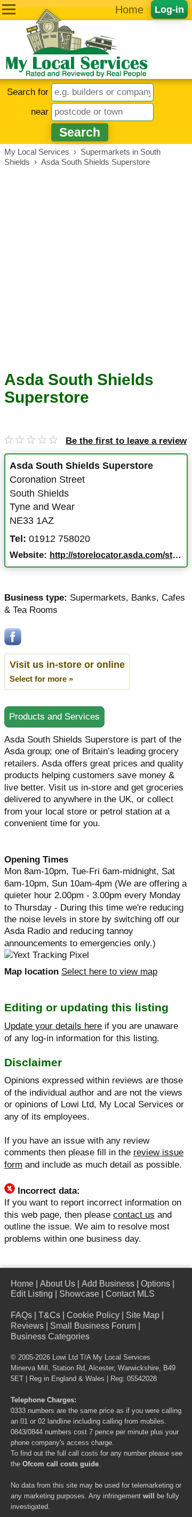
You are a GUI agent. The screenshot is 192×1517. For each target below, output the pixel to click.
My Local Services (121, 1357)
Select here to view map (109, 972)
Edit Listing (32, 1293)
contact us (134, 1215)
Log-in (169, 9)
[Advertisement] (96, 269)
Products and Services (54, 717)
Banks (143, 598)
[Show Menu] (8, 9)
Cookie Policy (93, 1315)
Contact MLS (130, 1293)
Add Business (108, 1283)
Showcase (79, 1293)
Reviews (27, 1325)
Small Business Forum (93, 1325)
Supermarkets (98, 598)
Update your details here (53, 1026)
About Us (57, 1283)
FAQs (21, 1315)
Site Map (142, 1315)
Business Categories (50, 1336)
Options (155, 1283)
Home (129, 9)
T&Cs (49, 1315)
